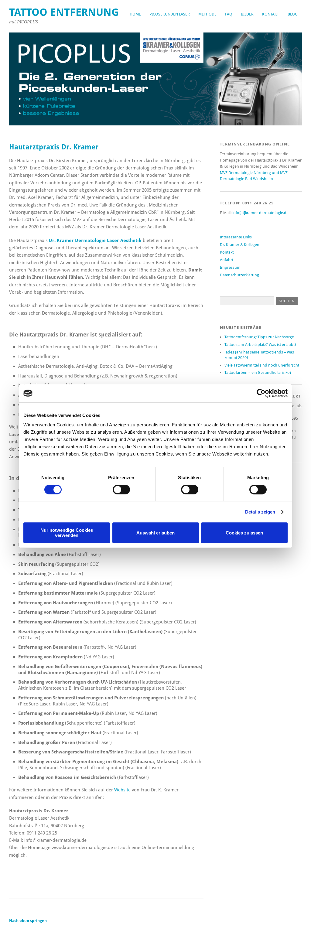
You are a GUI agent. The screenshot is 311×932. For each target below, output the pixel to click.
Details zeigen (260, 511)
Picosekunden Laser (169, 14)
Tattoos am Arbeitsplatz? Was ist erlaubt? (260, 344)
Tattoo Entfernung (64, 12)
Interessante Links (236, 237)
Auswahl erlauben (155, 532)
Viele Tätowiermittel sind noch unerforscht (261, 365)
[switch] (121, 489)
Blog (293, 14)
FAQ (228, 14)
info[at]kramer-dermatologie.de (260, 212)
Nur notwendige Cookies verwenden (66, 532)
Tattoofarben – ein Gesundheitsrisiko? (258, 372)
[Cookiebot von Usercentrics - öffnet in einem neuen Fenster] (261, 393)
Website (122, 790)
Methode (207, 14)
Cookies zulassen (244, 532)
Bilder (247, 14)
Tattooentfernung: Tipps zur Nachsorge (259, 337)
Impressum (230, 267)
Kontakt (270, 14)
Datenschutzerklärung (239, 275)
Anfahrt (226, 260)
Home (135, 14)
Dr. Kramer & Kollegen (239, 244)
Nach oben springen (28, 920)
